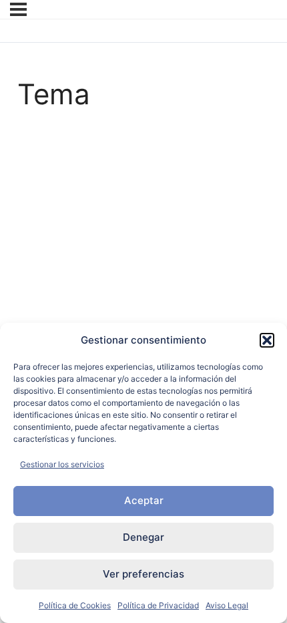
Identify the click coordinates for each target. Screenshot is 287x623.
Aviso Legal (227, 605)
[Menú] (18, 9)
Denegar (143, 537)
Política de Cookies (75, 605)
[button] (267, 340)
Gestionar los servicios (62, 464)
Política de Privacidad (158, 605)
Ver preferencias (143, 574)
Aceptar (144, 500)
